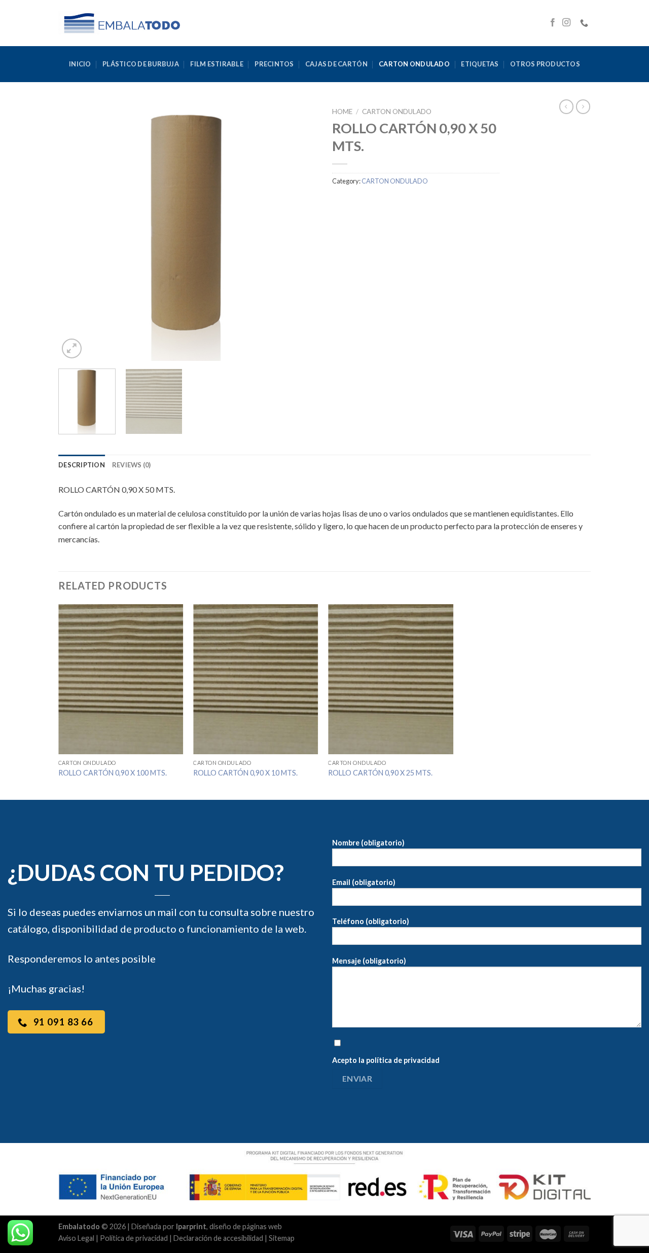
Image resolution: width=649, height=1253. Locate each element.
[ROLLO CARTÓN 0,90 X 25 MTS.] (390, 679)
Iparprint (191, 1226)
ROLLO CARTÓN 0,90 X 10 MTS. (245, 772)
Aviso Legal (76, 1238)
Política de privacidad (134, 1238)
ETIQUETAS (479, 64)
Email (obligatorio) (363, 882)
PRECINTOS (274, 64)
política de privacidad (403, 1060)
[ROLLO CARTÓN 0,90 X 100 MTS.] (121, 679)
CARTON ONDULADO (414, 64)
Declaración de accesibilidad (218, 1238)
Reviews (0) (131, 465)
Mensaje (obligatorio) (369, 960)
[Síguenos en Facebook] (553, 22)
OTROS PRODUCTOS (545, 64)
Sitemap (282, 1238)
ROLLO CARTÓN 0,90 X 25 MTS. (380, 772)
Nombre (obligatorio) (368, 842)
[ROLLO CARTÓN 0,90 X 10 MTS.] (255, 679)
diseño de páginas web (245, 1226)
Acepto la (386, 1060)
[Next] (299, 231)
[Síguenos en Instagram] (566, 22)
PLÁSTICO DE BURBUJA (140, 64)
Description (81, 465)
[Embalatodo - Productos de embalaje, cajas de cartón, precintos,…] (121, 22)
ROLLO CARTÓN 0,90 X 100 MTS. (112, 772)
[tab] (81, 465)
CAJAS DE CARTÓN (336, 64)
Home (342, 111)
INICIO (80, 64)
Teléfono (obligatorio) (370, 921)
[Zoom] (72, 348)
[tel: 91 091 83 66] (585, 23)
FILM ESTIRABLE (216, 64)
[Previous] (76, 231)
